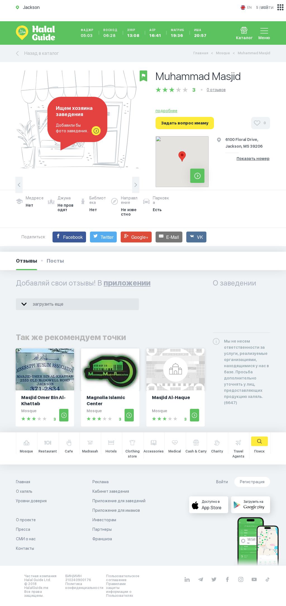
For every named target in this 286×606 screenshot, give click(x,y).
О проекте (26, 520)
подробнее (166, 111)
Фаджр (87, 33)
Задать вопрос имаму (184, 123)
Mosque (223, 53)
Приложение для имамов (116, 510)
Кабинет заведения (110, 491)
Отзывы (26, 261)
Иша (200, 33)
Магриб (177, 33)
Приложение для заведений (119, 501)
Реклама (100, 482)
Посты (55, 261)
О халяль (24, 491)
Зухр (133, 33)
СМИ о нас (26, 539)
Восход (110, 33)
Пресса (23, 529)
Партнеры (102, 529)
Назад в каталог (41, 53)
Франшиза (102, 539)
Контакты (25, 548)
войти (267, 7)
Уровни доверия (31, 501)
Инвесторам (104, 520)
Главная (200, 53)
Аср (155, 33)
